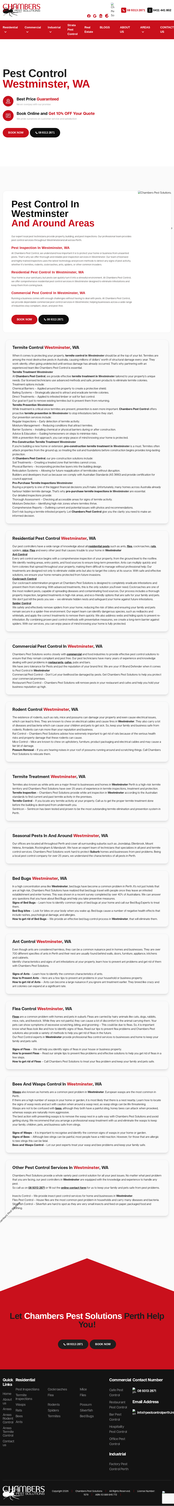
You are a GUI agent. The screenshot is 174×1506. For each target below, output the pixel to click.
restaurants (55, 662)
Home (7, 1394)
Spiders (53, 1410)
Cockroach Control (24, 579)
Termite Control (22, 801)
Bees (19, 1416)
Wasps (16, 1092)
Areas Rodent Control (8, 1418)
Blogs (105, 27)
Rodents (54, 1404)
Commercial (120, 1380)
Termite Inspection (24, 792)
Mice (83, 1389)
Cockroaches (57, 1389)
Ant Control (19, 554)
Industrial (117, 1454)
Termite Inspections (24, 1397)
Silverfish (86, 1410)
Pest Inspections (27, 1389)
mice (25, 550)
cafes (68, 662)
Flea (32, 550)
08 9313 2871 (36, 1187)
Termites (54, 1416)
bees (58, 1108)
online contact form (73, 1187)
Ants (19, 1422)
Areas (7, 1409)
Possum (86, 1404)
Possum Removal (23, 750)
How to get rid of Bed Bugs (29, 919)
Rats (19, 1410)
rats (153, 546)
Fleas (15, 1016)
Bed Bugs (87, 1416)
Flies (83, 1395)
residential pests (99, 546)
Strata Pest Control (72, 29)
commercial (74, 654)
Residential (25, 1380)
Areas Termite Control (8, 1431)
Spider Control (21, 603)
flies (129, 546)
